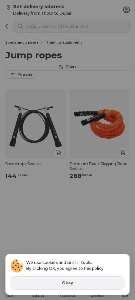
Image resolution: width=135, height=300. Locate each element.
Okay (67, 282)
